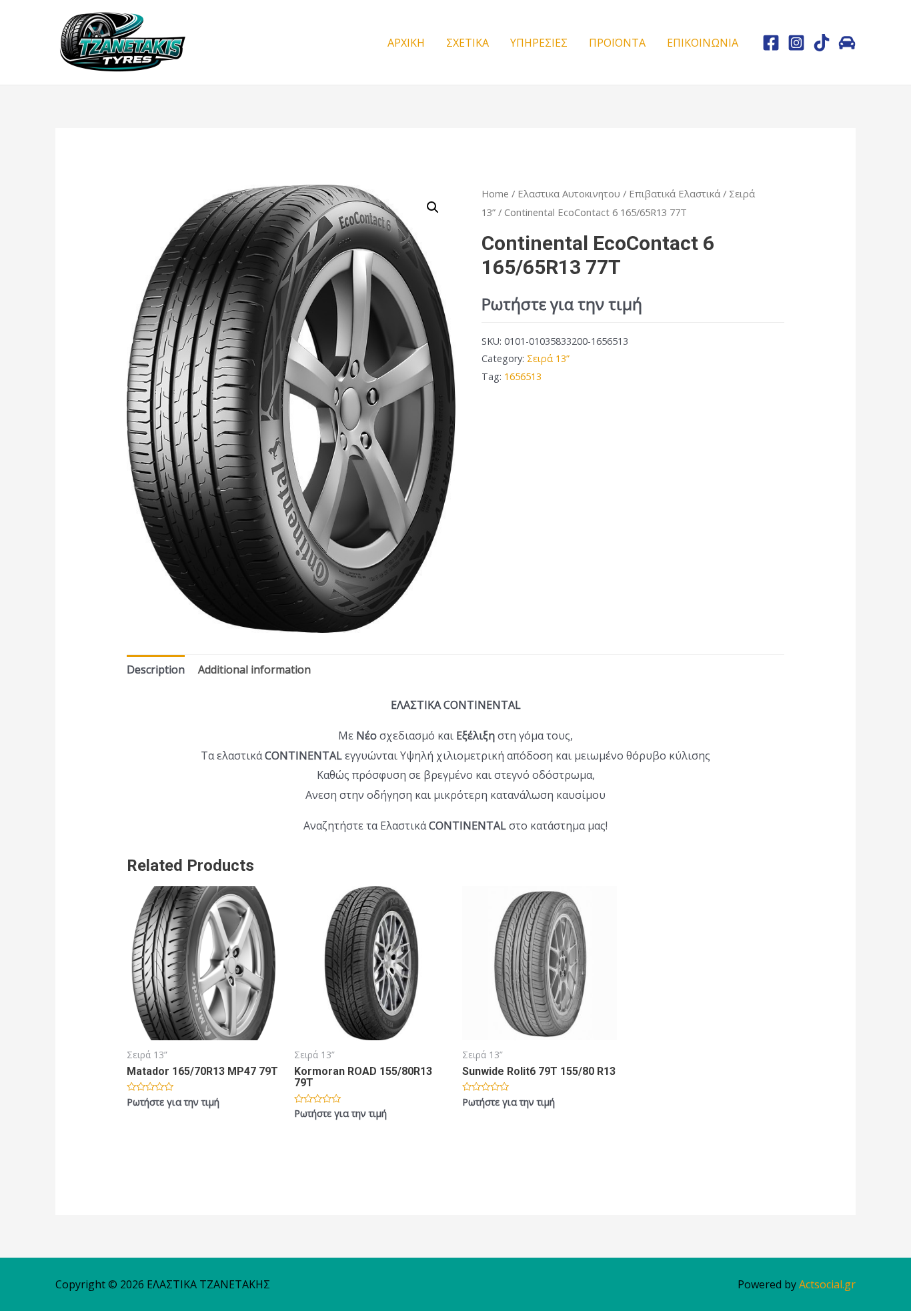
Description (156, 669)
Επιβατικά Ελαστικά (674, 193)
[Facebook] (771, 42)
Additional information (254, 669)
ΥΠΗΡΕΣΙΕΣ (539, 42)
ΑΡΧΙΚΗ (406, 42)
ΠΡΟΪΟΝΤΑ (617, 42)
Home (495, 193)
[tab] (156, 670)
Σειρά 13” (548, 358)
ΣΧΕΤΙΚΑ (467, 42)
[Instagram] (796, 42)
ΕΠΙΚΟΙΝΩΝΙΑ (702, 42)
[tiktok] (821, 42)
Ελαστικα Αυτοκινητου (569, 193)
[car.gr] (847, 42)
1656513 (523, 376)
